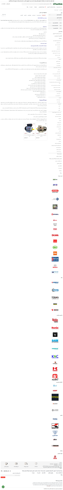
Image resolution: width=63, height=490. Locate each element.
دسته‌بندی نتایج (59, 14)
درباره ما (60, 170)
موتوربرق (60, 59)
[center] (51, 4)
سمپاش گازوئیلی (58, 42)
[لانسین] (55, 403)
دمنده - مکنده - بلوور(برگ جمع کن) (56, 112)
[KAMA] (55, 235)
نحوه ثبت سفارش (59, 156)
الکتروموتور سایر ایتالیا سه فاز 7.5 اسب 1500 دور (41, 136)
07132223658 (56, 465)
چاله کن (60, 120)
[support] (6, 471)
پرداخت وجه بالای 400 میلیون (51, 7)
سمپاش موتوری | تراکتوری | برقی (57, 40)
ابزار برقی (60, 97)
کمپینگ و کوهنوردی (42, 7)
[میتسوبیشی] (55, 439)
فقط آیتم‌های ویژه (55, 28)
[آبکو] (55, 185)
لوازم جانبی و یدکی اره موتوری (57, 87)
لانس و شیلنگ (59, 122)
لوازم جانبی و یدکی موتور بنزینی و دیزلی (55, 85)
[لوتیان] (55, 410)
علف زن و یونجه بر (59, 126)
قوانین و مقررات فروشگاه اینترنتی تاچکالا (55, 158)
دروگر (60, 137)
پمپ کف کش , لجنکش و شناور (57, 67)
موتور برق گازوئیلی (58, 61)
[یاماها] (55, 457)
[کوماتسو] (55, 397)
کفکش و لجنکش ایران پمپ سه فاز (56, 73)
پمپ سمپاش (58, 57)
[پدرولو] (55, 283)
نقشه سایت (60, 165)
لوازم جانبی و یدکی (58, 80)
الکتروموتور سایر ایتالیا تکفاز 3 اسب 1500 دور (29, 136)
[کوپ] (55, 390)
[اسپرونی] (55, 191)
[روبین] (55, 320)
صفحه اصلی (60, 31)
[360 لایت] (55, 179)
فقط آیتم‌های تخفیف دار (55, 25)
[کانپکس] (55, 363)
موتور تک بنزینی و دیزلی (58, 116)
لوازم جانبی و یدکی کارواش (57, 89)
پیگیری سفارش (59, 163)
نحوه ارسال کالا (59, 153)
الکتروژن (59, 110)
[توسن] (55, 298)
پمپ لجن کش (58, 71)
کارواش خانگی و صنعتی (58, 133)
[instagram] (8, 471)
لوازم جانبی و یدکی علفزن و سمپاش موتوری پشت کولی (54, 83)
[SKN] (55, 247)
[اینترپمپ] (55, 207)
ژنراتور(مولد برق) (58, 65)
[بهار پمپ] (55, 272)
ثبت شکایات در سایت (58, 161)
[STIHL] (55, 253)
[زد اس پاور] (55, 334)
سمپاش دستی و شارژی (57, 55)
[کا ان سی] (55, 356)
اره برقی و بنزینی (59, 124)
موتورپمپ (59, 118)
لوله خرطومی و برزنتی (58, 114)
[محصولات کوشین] (55, 426)
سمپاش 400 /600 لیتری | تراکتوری (56, 53)
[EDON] (55, 220)
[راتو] (55, 310)
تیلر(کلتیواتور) (59, 135)
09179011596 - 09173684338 (54, 464)
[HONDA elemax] (55, 229)
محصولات (35, 7)
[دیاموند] (55, 304)
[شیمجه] (55, 349)
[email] (5, 471)
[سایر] (55, 341)
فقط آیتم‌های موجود (55, 22)
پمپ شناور (59, 69)
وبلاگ (27, 7)
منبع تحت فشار (58, 93)
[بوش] (55, 266)
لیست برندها (60, 176)
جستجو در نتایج (59, 17)
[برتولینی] (55, 259)
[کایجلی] (55, 377)
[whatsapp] (3, 471)
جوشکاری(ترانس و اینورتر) (58, 143)
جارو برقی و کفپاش (58, 149)
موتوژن (59, 108)
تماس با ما (31, 7)
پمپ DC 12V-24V (59, 151)
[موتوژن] (55, 433)
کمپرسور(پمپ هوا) (58, 147)
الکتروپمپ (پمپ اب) (58, 91)
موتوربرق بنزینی (58, 63)
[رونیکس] (55, 328)
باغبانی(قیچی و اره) (58, 139)
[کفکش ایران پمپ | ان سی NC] (55, 386)
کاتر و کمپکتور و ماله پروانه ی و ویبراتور (56, 145)
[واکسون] (55, 445)
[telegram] (10, 471)
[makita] (55, 241)
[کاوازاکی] (55, 369)
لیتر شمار (60, 141)
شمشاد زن (59, 128)
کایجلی (59, 106)
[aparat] (1, 471)
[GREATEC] (55, 225)
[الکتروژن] (55, 199)
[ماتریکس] (55, 419)
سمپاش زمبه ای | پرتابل (57, 44)
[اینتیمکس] (55, 214)
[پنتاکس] (55, 290)
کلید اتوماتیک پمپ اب (57, 95)
